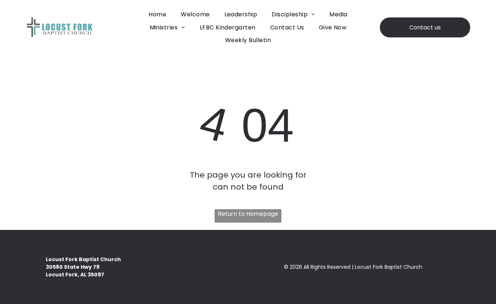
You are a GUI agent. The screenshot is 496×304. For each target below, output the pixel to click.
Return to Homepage (248, 214)
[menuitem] (157, 14)
